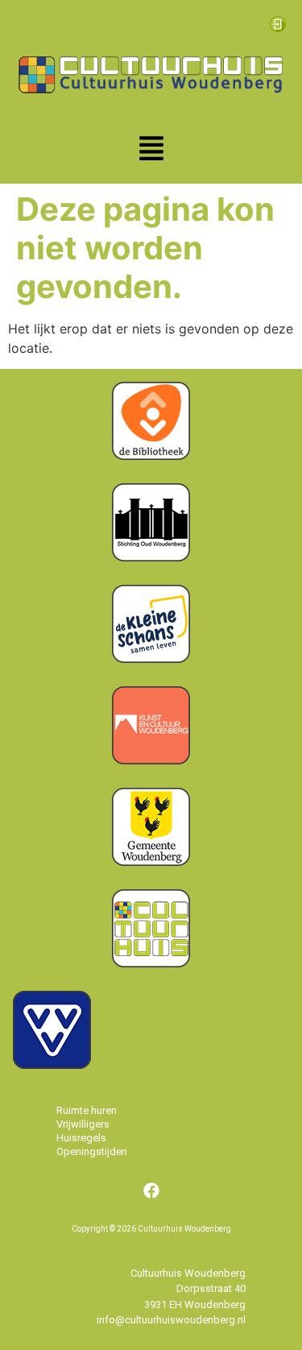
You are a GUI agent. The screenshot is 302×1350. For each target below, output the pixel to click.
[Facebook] (151, 1190)
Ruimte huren (86, 1110)
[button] (151, 150)
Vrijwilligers (83, 1124)
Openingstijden (91, 1151)
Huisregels (81, 1138)
